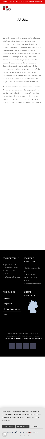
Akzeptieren (22, 426)
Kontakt (7, 298)
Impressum (8, 304)
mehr (36, 426)
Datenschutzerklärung (12, 309)
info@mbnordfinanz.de (35, 1)
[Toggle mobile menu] (41, 9)
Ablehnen (9, 426)
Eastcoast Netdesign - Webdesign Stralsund (29, 338)
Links (6, 314)
